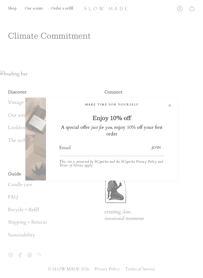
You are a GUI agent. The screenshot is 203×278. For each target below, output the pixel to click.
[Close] (169, 105)
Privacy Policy (146, 161)
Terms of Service (71, 165)
